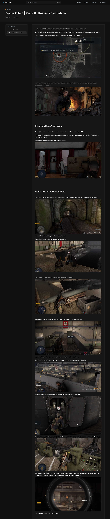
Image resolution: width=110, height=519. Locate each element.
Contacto (102, 2)
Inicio (79, 2)
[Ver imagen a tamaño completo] (68, 76)
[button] (43, 2)
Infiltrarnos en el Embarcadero (15, 32)
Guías (86, 2)
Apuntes (94, 2)
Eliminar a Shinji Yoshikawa (14, 29)
